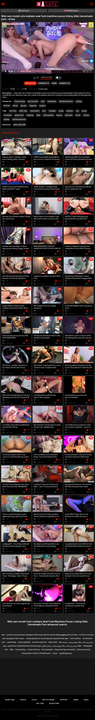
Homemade (52, 101)
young (61, 111)
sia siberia (7, 115)
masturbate (34, 111)
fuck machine (48, 115)
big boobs (68, 115)
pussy (84, 111)
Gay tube (40, 703)
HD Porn (7, 106)
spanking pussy (65, 653)
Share (54, 83)
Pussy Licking (20, 101)
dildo (38, 115)
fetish (78, 115)
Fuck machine (33, 101)
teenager (52, 111)
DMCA (86, 700)
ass (77, 111)
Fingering (33, 106)
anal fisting (11, 642)
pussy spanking (24, 642)
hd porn (86, 115)
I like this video (34, 78)
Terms (75, 700)
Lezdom (42, 106)
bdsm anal (53, 642)
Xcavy (43, 716)
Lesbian (79, 101)
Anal (42, 101)
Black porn (54, 703)
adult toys (23, 111)
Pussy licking (20, 650)
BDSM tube (9, 700)
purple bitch (19, 115)
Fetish (15, 106)
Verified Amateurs (66, 101)
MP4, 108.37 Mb (19, 125)
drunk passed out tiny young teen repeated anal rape (47, 638)
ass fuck (13, 111)
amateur (70, 111)
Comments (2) (64, 83)
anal (3, 635)
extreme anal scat (39, 642)
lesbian (6, 119)
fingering (30, 115)
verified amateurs (19, 119)
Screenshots (43, 83)
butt (44, 111)
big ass (59, 115)
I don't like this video (37, 78)
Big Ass (23, 106)
